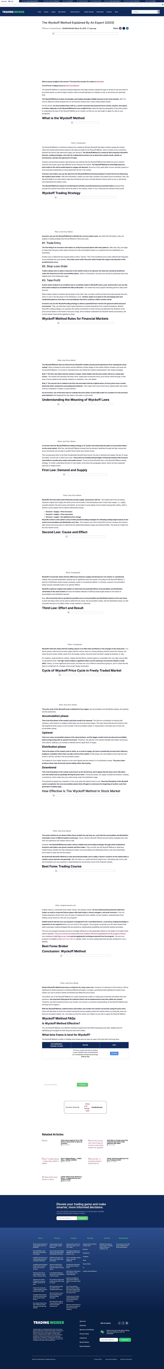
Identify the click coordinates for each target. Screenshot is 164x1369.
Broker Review (75, 12)
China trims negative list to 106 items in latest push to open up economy (71, 1142)
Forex (39, 12)
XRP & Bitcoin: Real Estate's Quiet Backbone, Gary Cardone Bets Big (73, 1273)
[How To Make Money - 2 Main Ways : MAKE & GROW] (51, 1164)
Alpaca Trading (86, 1264)
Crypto (53, 12)
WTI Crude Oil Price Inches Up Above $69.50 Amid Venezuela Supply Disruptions (56, 1295)
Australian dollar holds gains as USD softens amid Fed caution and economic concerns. (40, 1267)
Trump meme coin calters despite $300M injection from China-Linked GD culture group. (72, 1299)
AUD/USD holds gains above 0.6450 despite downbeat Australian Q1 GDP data (40, 1259)
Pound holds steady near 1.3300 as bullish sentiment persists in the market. (40, 1289)
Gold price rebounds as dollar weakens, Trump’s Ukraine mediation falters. (39, 1274)
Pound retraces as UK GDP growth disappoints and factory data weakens (123, 1245)
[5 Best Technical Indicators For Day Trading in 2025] (97, 1164)
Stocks (46, 12)
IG (83, 1267)
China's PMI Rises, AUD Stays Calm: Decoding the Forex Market (39, 1252)
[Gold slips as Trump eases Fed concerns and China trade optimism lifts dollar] (97, 1146)
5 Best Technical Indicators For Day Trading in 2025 (117, 1159)
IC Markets (85, 1256)
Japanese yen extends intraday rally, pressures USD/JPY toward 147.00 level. (39, 1282)
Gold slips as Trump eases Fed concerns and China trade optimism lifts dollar (117, 1142)
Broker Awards (89, 12)
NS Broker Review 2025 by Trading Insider (89, 1244)
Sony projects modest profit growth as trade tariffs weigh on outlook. (57, 1281)
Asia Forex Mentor (72, 86)
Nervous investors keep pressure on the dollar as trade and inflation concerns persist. (57, 1267)
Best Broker (62, 12)
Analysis (109, 12)
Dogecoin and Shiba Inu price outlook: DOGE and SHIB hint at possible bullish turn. (73, 1280)
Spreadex (85, 1249)
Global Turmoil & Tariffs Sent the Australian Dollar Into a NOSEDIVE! (40, 1245)
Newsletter (100, 12)
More (116, 12)
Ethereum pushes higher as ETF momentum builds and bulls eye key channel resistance (73, 1307)
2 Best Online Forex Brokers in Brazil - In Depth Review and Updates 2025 (71, 1178)
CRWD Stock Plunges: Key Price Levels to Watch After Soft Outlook (56, 1259)
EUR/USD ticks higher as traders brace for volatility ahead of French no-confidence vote (106, 1246)
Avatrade (100, 82)
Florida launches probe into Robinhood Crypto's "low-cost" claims (73, 1245)
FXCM (84, 1260)
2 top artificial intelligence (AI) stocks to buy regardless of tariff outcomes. (57, 1274)
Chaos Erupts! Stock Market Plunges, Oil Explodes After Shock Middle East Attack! (57, 1252)
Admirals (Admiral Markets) (90, 1271)
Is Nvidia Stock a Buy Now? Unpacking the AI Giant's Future (73, 1266)
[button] (120, 28)
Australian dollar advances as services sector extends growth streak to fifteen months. (40, 1297)
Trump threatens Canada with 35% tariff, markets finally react (56, 1245)
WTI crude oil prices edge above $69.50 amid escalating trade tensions (56, 1288)
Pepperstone (86, 1253)
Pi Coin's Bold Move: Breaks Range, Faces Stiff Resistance (73, 1259)
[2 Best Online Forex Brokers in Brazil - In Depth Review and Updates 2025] (51, 1182)
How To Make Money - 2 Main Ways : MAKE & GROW (71, 1159)
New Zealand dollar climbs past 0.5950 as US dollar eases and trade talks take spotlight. (39, 1305)
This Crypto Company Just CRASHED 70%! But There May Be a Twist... (73, 1252)
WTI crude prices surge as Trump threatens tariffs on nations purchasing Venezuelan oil (56, 1304)
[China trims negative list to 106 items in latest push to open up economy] (51, 1146)
